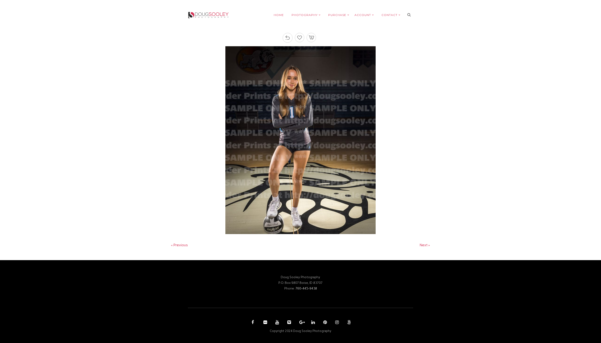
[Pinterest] (324, 322)
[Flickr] (264, 322)
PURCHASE (337, 15)
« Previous (179, 245)
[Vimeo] (288, 322)
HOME (279, 15)
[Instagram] (336, 322)
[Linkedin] (312, 322)
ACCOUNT (362, 15)
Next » (425, 245)
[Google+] (300, 322)
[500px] (348, 322)
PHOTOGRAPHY (305, 15)
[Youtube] (276, 322)
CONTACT (389, 15)
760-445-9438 (306, 288)
